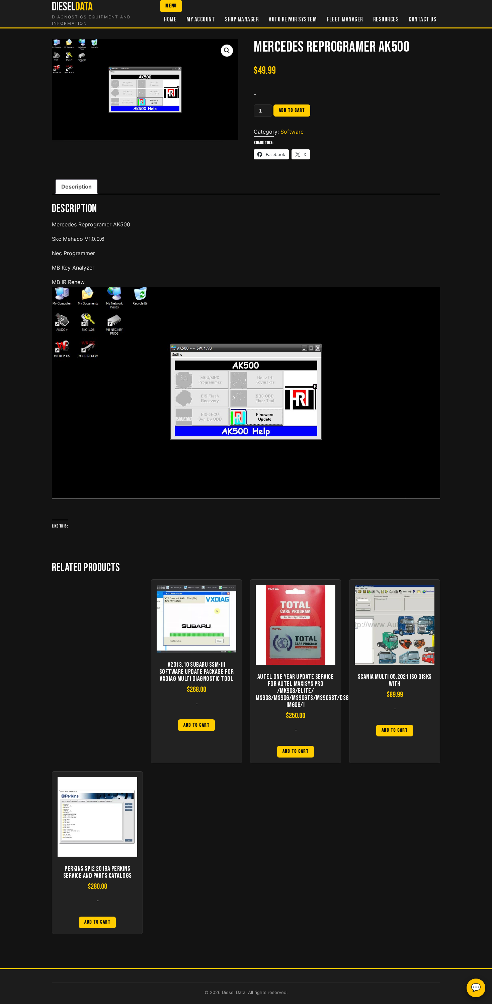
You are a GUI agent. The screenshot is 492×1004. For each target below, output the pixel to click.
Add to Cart (196, 725)
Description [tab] (76, 186)
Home (170, 19)
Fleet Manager (345, 19)
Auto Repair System (293, 19)
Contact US (422, 19)
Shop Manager (242, 19)
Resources (386, 19)
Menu (171, 6)
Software (292, 131)
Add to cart (292, 110)
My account (200, 19)
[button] (227, 51)
